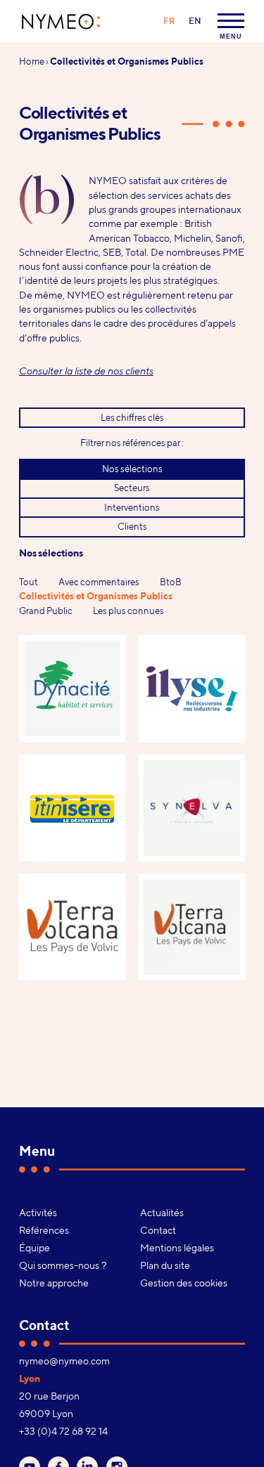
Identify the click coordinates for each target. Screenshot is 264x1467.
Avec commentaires (98, 581)
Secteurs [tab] (132, 487)
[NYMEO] (61, 21)
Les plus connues (128, 610)
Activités (38, 1212)
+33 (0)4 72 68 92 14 (63, 1431)
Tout (28, 581)
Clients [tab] (132, 526)
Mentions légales (177, 1247)
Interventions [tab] (132, 507)
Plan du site (165, 1265)
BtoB (171, 581)
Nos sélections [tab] (132, 468)
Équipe (34, 1247)
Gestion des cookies (183, 1283)
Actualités (162, 1212)
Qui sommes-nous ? (62, 1265)
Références (44, 1230)
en (195, 20)
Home (31, 61)
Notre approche (54, 1283)
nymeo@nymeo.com (64, 1361)
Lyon (29, 1378)
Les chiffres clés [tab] (132, 417)
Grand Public (46, 610)
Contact (158, 1230)
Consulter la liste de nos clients (86, 371)
